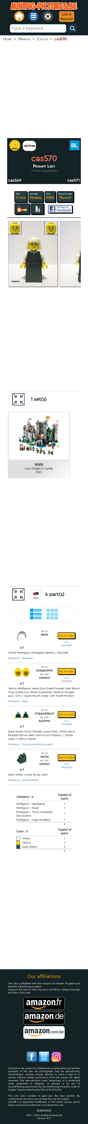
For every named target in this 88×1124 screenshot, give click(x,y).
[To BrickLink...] (74, 145)
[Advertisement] (44, 90)
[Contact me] (44, 1057)
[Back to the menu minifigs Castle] (29, 146)
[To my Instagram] (56, 1057)
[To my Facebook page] (32, 1057)
